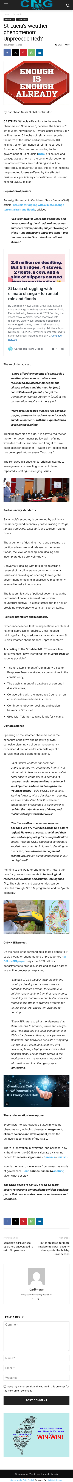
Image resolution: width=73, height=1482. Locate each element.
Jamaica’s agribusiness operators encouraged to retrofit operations (18, 1246)
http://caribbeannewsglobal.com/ (36, 1294)
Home (7, 13)
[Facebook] (7, 52)
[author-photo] (36, 1284)
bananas (49, 1157)
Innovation (18, 13)
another (58, 1171)
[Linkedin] (39, 52)
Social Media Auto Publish (22, 1480)
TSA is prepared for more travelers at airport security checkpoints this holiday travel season (53, 1248)
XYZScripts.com (55, 1480)
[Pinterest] (23, 52)
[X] (15, 52)
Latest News (22, 19)
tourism (62, 1157)
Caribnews (36, 1289)
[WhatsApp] (31, 52)
